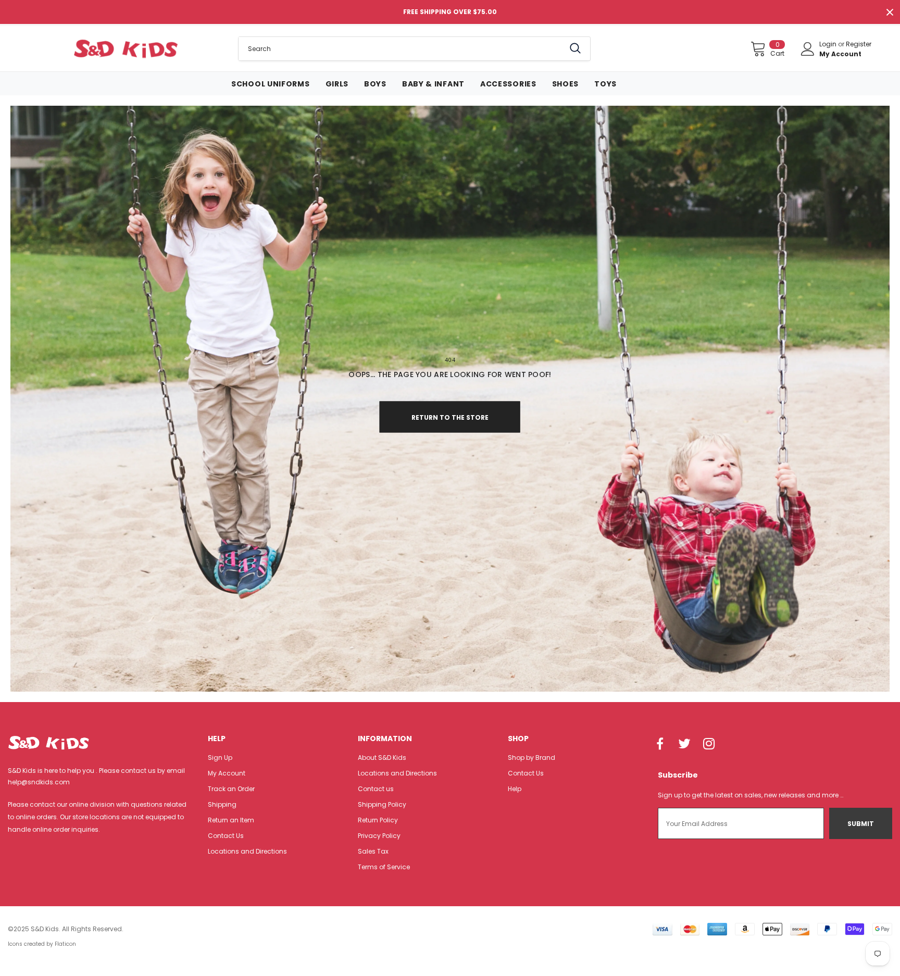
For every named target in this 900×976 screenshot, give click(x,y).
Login (828, 44)
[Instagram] (708, 744)
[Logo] (125, 48)
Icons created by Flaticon (42, 944)
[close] (889, 12)
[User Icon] (808, 49)
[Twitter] (684, 744)
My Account (840, 53)
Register (858, 44)
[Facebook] (660, 744)
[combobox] (401, 48)
